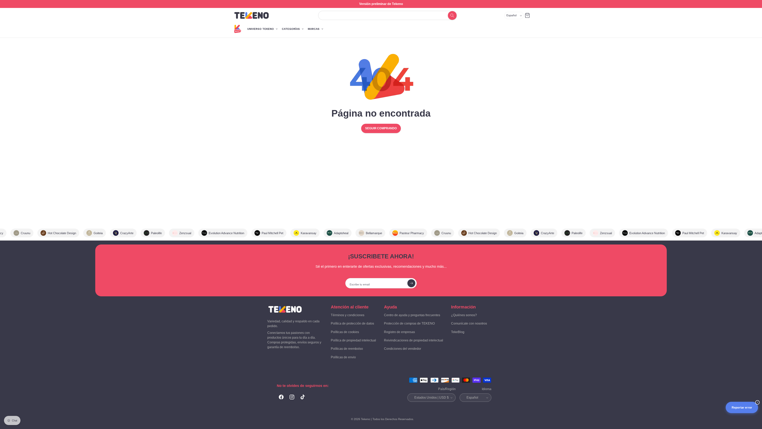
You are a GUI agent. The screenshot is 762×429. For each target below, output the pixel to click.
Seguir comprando (381, 128)
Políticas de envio (343, 357)
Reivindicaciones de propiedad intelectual (413, 340)
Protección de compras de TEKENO (409, 323)
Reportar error (742, 407)
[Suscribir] (411, 283)
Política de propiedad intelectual (353, 340)
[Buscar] (452, 15)
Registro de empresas (399, 331)
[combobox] (383, 15)
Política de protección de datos (352, 323)
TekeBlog (457, 331)
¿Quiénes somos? (464, 315)
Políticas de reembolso (347, 348)
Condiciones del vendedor (402, 348)
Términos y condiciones (347, 315)
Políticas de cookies (345, 331)
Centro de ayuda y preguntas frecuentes (412, 315)
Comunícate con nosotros (469, 323)
